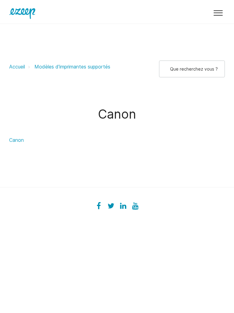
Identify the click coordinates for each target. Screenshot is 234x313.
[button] (218, 12)
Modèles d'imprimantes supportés (72, 67)
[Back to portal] (22, 11)
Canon (16, 140)
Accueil (17, 67)
